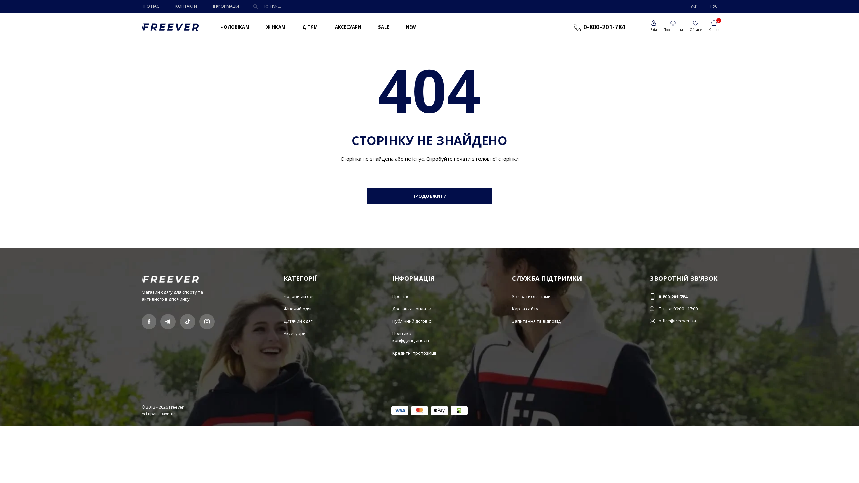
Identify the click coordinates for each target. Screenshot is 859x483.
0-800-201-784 (603, 27)
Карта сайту (525, 309)
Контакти (186, 6)
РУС (714, 6)
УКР (693, 6)
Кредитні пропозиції (414, 353)
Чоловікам (234, 27)
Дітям (310, 27)
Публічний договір (412, 321)
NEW (411, 27)
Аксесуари (348, 27)
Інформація (226, 6)
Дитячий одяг (298, 321)
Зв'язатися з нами (531, 296)
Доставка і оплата (411, 309)
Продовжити (429, 196)
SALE (383, 27)
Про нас (150, 6)
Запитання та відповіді (537, 321)
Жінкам (276, 27)
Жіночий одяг (298, 309)
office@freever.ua (677, 321)
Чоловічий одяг (300, 296)
